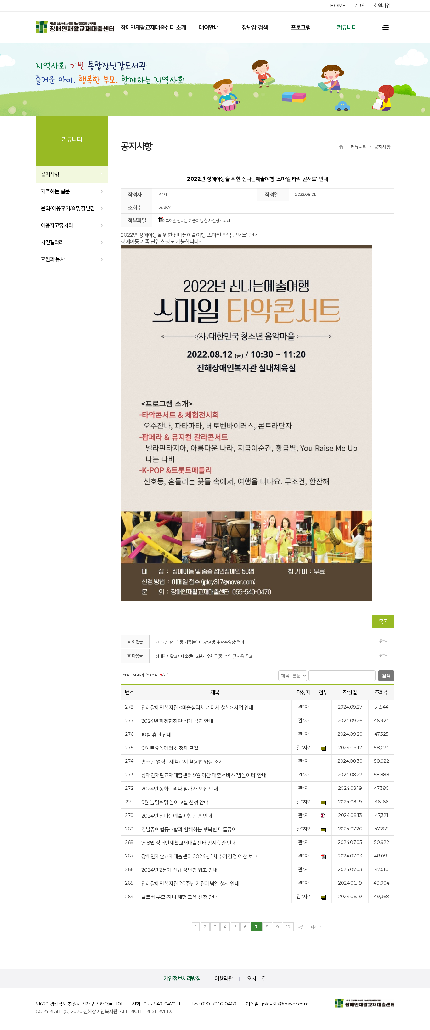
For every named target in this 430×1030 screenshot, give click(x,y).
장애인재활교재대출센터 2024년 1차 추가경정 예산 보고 (199, 856)
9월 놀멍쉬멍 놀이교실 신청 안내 (175, 802)
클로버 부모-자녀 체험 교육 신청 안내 (179, 897)
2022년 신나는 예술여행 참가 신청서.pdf (196, 220)
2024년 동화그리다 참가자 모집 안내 (179, 788)
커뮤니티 (346, 27)
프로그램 (300, 27)
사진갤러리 (52, 242)
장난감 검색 (255, 27)
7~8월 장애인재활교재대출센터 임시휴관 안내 (188, 842)
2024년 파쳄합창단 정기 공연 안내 (177, 721)
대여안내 (208, 27)
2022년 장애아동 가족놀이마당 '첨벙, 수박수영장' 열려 (200, 641)
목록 (383, 621)
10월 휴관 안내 (156, 734)
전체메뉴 (382, 27)
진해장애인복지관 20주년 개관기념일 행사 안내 (190, 883)
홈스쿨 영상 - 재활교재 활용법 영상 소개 (182, 761)
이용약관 (223, 978)
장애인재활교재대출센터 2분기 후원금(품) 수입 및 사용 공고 (204, 656)
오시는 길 (256, 978)
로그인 (359, 5)
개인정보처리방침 (182, 978)
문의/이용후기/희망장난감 (68, 208)
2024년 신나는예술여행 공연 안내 (176, 815)
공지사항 (50, 174)
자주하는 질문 (55, 191)
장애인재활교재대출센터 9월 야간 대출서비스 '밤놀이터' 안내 (204, 775)
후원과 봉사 (53, 259)
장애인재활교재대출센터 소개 (153, 27)
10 (288, 926)
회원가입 (382, 5)
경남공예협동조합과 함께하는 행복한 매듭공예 (189, 829)
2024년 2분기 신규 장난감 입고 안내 (179, 870)
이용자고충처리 (57, 225)
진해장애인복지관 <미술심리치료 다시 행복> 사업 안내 (197, 707)
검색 (386, 675)
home (337, 5)
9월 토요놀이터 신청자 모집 (169, 748)
